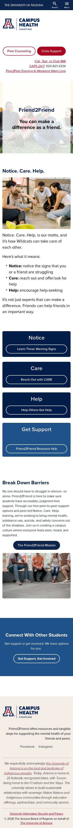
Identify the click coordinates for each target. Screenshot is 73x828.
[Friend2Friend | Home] (36, 24)
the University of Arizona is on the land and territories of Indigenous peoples (36, 768)
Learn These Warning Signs (36, 349)
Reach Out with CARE (36, 380)
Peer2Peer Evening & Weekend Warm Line (36, 71)
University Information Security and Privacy (36, 813)
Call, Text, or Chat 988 (50, 61)
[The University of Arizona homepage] (23, 5)
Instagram (46, 747)
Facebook (27, 747)
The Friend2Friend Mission (37, 545)
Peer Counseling (19, 51)
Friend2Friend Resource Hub (36, 449)
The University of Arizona (36, 823)
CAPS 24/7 (36, 66)
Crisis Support (51, 51)
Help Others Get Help (36, 410)
